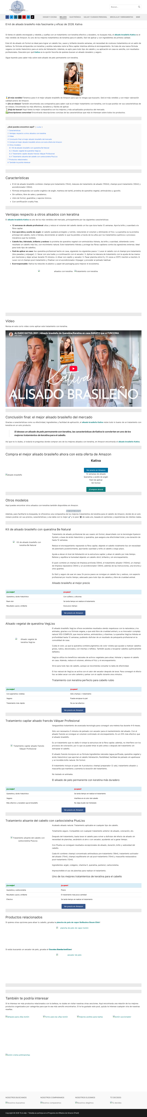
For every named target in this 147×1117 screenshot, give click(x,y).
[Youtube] (24, 17)
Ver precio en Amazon (96, 470)
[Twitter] (11, 17)
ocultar (39, 127)
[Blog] (15, 17)
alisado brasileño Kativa (125, 35)
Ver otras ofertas (73, 511)
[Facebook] (7, 17)
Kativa (37, 52)
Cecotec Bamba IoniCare (60, 949)
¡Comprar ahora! (96, 489)
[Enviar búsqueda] (139, 7)
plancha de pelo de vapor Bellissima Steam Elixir (78, 922)
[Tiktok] (32, 17)
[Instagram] (20, 17)
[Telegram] (28, 17)
